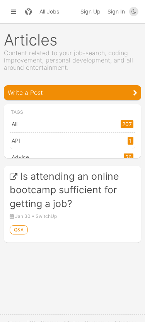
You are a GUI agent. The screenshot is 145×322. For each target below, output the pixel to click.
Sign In (116, 11)
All (14, 124)
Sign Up (90, 11)
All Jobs (49, 11)
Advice (20, 157)
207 (127, 124)
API (16, 140)
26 (128, 157)
